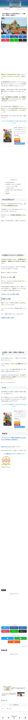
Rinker (19, 136)
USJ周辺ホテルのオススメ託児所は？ (13, 184)
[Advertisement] (14, 58)
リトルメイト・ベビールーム (8, 375)
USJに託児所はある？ (10, 182)
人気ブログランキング (5, 467)
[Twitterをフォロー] (7, 638)
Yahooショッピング (19, 143)
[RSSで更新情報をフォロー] (14, 641)
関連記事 (8, 193)
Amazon (17, 139)
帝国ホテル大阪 (10, 188)
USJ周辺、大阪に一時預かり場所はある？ (14, 189)
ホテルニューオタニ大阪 (12, 186)
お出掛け (4, 590)
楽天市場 (17, 141)
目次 (12, 179)
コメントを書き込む (14, 704)
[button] (25, 348)
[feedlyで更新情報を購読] (20, 638)
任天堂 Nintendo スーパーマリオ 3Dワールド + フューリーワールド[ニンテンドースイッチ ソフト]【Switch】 (20, 131)
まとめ (7, 191)
